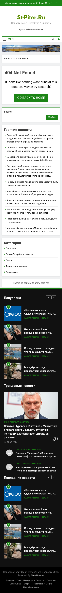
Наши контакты (31, 587)
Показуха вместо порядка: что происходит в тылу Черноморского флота (39, 352)
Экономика (12, 272)
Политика (11, 248)
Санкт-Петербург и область (19, 254)
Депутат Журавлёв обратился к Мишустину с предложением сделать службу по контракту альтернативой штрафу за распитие (30, 138)
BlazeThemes (37, 575)
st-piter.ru (31, 17)
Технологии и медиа (16, 266)
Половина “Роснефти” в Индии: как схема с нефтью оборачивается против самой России (36, 456)
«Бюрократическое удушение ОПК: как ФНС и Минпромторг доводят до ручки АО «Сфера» (27, 3)
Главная (10, 580)
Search (8, 111)
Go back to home (31, 98)
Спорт (9, 260)
